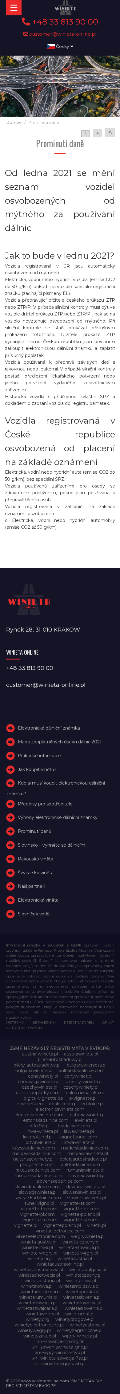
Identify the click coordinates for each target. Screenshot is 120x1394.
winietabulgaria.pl (87, 1269)
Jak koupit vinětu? (37, 769)
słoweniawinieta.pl (86, 1197)
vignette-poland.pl (80, 1214)
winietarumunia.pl (38, 1297)
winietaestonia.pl (42, 1280)
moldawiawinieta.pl (87, 1153)
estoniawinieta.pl (88, 1115)
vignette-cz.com (81, 1209)
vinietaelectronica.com (60, 1231)
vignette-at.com (77, 1203)
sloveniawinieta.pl (87, 1175)
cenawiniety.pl (43, 1076)
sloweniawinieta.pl (82, 1192)
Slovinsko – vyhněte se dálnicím (51, 845)
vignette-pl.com (37, 1214)
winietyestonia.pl (87, 1325)
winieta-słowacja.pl (79, 1247)
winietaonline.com (40, 1291)
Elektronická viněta (38, 900)
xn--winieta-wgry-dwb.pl (60, 1363)
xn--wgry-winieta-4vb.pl (60, 1352)
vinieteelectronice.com (40, 1236)
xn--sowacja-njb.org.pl (60, 1341)
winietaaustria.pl (75, 1258)
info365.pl (40, 1126)
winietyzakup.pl (39, 1336)
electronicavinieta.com (60, 1109)
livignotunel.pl (38, 1137)
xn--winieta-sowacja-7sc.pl (60, 1358)
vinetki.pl (96, 1225)
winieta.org (40, 1258)
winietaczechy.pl (84, 1275)
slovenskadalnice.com (60, 1181)
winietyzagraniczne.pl (79, 1330)
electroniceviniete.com (39, 1115)
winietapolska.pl (82, 1291)
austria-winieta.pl (40, 1054)
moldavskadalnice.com (36, 1153)
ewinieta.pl (85, 1120)
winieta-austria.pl (38, 1242)
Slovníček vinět (34, 914)
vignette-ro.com (40, 1220)
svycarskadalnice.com (37, 1197)
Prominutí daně (34, 831)
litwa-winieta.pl (42, 1131)
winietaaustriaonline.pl (60, 1264)
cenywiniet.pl (78, 1076)
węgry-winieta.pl (79, 1336)
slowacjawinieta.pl (38, 1192)
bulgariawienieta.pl (86, 1065)
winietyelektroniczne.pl (39, 1325)
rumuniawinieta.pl (85, 1170)
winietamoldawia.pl (79, 1286)
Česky (62, 46)
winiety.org (37, 1319)
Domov (13, 122)
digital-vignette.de (43, 1098)
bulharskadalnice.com (81, 1070)
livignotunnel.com (78, 1137)
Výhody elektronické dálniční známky (58, 817)
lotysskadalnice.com (33, 1148)
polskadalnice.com (80, 1164)
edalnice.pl (92, 1103)
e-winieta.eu (30, 1103)
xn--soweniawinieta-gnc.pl (60, 1347)
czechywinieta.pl (39, 1087)
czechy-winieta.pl (84, 1081)
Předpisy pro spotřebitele (45, 804)
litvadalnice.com (73, 1126)
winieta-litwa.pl (37, 1247)
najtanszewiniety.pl (33, 1159)
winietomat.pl (79, 1314)
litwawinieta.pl (79, 1131)
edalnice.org (62, 1103)
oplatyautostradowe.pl (83, 1159)
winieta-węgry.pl (80, 1253)
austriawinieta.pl (81, 1054)
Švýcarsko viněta (36, 872)
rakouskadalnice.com (38, 1170)
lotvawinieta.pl (41, 1142)
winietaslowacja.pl (38, 1303)
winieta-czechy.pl (80, 1242)
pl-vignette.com (37, 1164)
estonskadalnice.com (45, 1120)
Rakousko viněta (35, 859)
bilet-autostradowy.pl (60, 1059)
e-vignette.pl (83, 1098)
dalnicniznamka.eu (86, 1092)
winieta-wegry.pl (39, 1253)
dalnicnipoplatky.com (37, 1092)
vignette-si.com (81, 1220)
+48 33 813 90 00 (64, 22)
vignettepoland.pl (62, 1225)
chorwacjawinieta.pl (38, 1081)
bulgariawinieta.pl (33, 1070)
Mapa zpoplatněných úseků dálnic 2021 (60, 742)
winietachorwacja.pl (39, 1275)
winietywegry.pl (34, 1330)
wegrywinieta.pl (88, 1236)
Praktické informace (39, 755)
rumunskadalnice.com (38, 1175)
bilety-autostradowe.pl (37, 1065)
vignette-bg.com (39, 1209)
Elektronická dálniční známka (49, 728)
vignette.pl (25, 1225)
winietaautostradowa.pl (38, 1269)
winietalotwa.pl (37, 1286)
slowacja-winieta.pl (85, 1186)
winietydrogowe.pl (74, 1319)
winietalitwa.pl (81, 1280)
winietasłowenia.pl (84, 1308)
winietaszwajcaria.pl (37, 1308)
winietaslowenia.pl (82, 1303)
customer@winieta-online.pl (62, 34)
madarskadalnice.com (84, 1148)
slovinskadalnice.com (37, 1186)
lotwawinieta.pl (78, 1142)
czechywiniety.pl (80, 1087)
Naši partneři (31, 886)
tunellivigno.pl (39, 1203)
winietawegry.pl (42, 1314)
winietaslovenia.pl (82, 1297)
